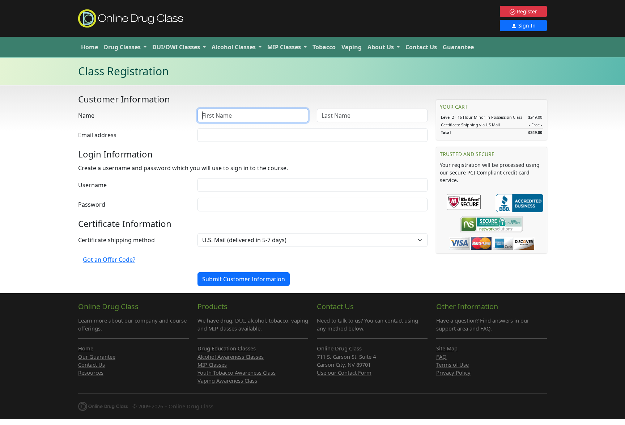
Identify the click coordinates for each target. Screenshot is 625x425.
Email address (97, 135)
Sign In (526, 25)
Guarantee (458, 47)
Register (526, 11)
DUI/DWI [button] (176, 47)
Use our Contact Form (344, 372)
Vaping (351, 47)
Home (89, 47)
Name (86, 115)
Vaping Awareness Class (227, 380)
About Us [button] (381, 47)
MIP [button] (284, 47)
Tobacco (324, 47)
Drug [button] (122, 47)
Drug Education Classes (226, 348)
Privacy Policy (453, 372)
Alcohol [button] (234, 47)
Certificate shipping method (116, 240)
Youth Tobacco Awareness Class (236, 372)
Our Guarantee (96, 356)
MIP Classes (212, 364)
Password (91, 205)
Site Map (447, 348)
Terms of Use (452, 364)
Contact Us (421, 47)
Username (92, 185)
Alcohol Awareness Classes (230, 356)
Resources (90, 372)
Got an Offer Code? (109, 260)
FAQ (441, 356)
